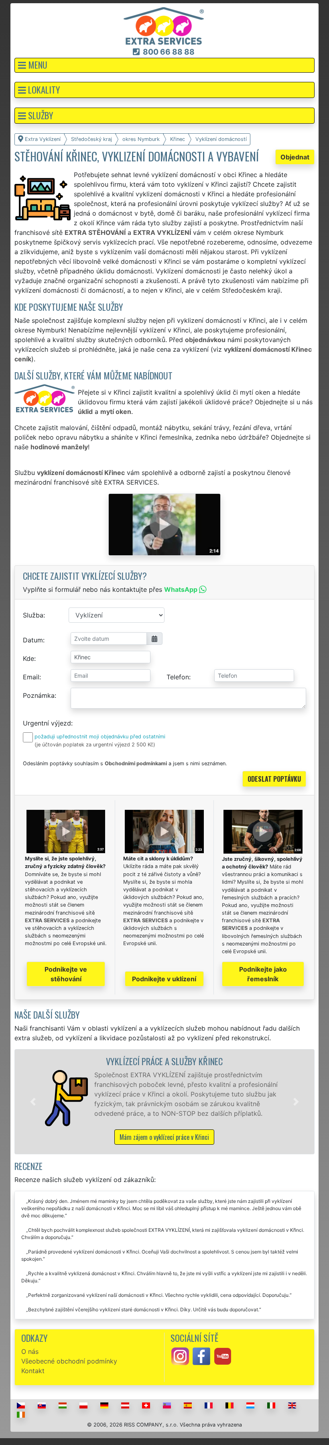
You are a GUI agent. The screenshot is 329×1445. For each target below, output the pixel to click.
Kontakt (33, 1371)
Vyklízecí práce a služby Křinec (164, 1061)
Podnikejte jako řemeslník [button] (263, 974)
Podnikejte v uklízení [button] (164, 979)
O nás (30, 1351)
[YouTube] (222, 1355)
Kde (28, 658)
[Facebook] (201, 1355)
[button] (164, 65)
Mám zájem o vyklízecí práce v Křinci (164, 1137)
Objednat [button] (294, 157)
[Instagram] (180, 1355)
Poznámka (39, 695)
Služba (33, 615)
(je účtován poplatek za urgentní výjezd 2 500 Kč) (95, 745)
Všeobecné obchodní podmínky (69, 1361)
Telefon (178, 677)
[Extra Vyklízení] (164, 25)
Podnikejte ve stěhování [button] (66, 974)
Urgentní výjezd (47, 723)
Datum (33, 640)
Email (31, 677)
